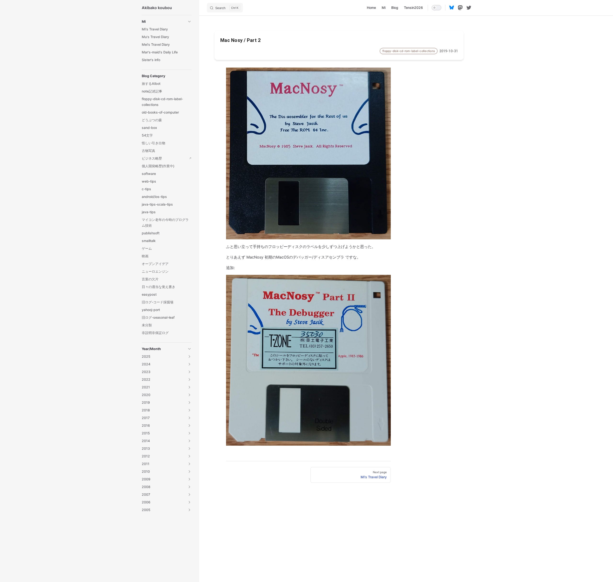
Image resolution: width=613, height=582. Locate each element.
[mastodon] (460, 7)
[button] (167, 21)
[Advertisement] (339, 547)
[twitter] (469, 7)
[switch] (436, 7)
